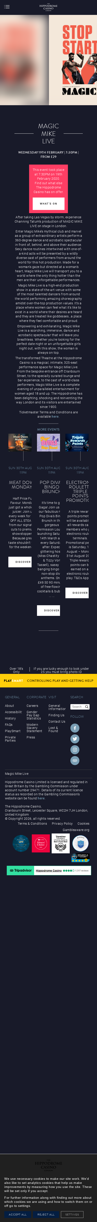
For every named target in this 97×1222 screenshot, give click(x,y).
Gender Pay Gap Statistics (34, 715)
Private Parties (10, 739)
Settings (73, 1215)
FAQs (9, 724)
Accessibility (13, 712)
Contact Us (56, 721)
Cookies (84, 823)
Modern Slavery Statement (34, 728)
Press (31, 737)
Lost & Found (53, 729)
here (55, 416)
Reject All (46, 1214)
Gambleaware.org (76, 830)
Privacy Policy (62, 823)
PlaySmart (13, 731)
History (10, 718)
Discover (23, 562)
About (9, 706)
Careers (32, 706)
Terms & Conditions (32, 823)
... (50, 596)
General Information (57, 707)
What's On (48, 203)
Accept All (18, 1214)
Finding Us (56, 715)
